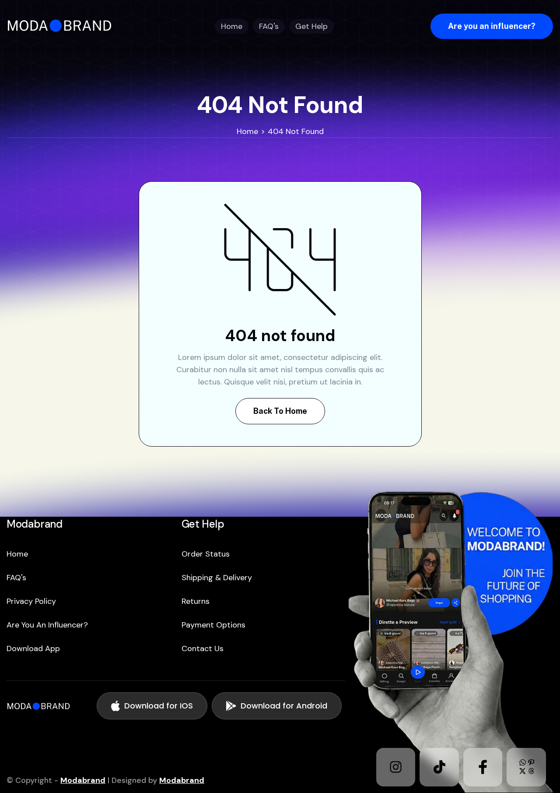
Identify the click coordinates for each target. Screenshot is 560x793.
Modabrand (82, 780)
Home (247, 131)
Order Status (206, 554)
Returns (196, 601)
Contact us (203, 648)
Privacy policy (31, 601)
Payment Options (213, 625)
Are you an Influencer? (47, 625)
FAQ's (16, 577)
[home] (62, 26)
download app (33, 648)
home (17, 554)
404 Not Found (296, 131)
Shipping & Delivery (217, 577)
